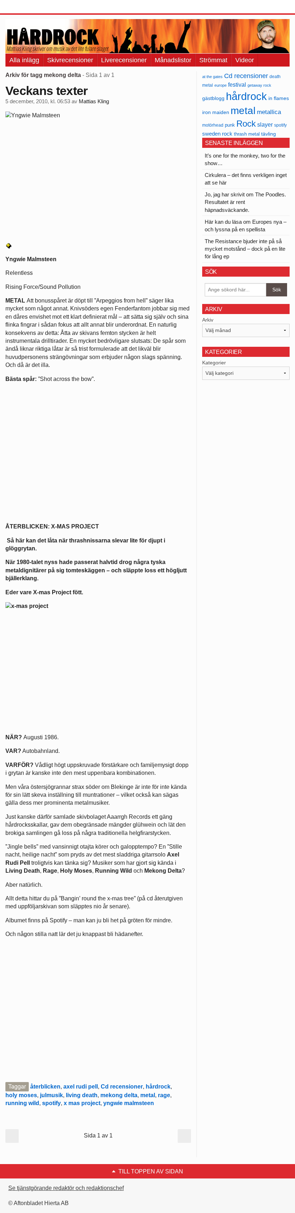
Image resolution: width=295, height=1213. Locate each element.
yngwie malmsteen (128, 1103)
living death (81, 1095)
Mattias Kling (94, 101)
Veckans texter (46, 90)
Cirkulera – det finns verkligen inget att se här (246, 179)
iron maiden (215, 112)
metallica (269, 111)
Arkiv (207, 320)
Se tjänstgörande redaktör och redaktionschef (66, 1188)
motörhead (212, 125)
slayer (265, 125)
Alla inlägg (24, 60)
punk (230, 125)
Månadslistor (173, 60)
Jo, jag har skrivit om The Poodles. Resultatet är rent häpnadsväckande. (245, 202)
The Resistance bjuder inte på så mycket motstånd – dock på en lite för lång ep (245, 248)
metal (147, 1095)
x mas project (82, 1103)
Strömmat (213, 60)
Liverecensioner (124, 60)
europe (220, 85)
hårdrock (158, 1086)
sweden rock (217, 134)
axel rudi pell (80, 1086)
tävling (268, 134)
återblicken (45, 1086)
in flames (278, 98)
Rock (246, 123)
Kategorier (214, 362)
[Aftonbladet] (32, 7)
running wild (22, 1103)
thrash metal (247, 134)
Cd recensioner (122, 1086)
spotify (51, 1103)
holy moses (21, 1095)
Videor (244, 60)
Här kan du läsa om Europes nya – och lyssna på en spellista (245, 225)
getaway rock (259, 85)
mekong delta (118, 1095)
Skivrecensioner (70, 60)
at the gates (212, 76)
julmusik (51, 1095)
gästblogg (213, 98)
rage (164, 1095)
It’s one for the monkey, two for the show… (245, 159)
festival (237, 84)
